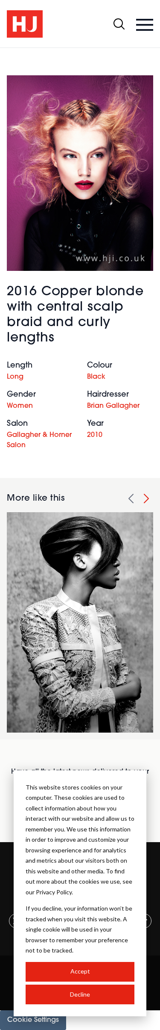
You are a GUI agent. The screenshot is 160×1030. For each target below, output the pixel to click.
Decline (80, 994)
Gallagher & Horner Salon (39, 440)
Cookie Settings (33, 1020)
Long (15, 377)
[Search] (119, 24)
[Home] (25, 24)
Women (20, 406)
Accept (80, 971)
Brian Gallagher (113, 406)
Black (96, 377)
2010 (94, 435)
